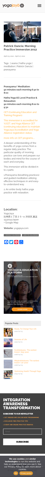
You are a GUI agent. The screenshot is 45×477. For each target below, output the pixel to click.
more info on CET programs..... (19, 138)
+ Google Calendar (12, 235)
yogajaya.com (21, 228)
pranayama (10, 69)
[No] (42, 466)
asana (14, 63)
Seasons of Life (20, 339)
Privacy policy (26, 473)
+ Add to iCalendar (30, 235)
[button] (39, 5)
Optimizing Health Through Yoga (27, 371)
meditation (9, 66)
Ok (16, 473)
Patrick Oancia (24, 66)
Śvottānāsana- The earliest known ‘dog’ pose (25, 351)
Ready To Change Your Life (25, 329)
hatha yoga (25, 63)
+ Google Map (11, 222)
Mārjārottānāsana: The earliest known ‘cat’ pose (26, 362)
